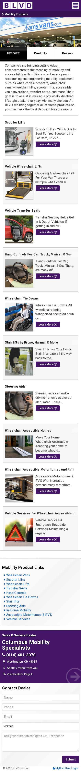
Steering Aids (15, 606)
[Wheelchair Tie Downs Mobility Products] (19, 317)
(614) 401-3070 (20, 655)
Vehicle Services (17, 619)
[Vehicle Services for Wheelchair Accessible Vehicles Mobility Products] (19, 532)
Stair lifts (12, 601)
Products (40, 53)
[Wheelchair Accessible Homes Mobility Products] (19, 446)
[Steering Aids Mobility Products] (19, 405)
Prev (5, 32)
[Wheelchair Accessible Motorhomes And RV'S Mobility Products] (19, 488)
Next (76, 32)
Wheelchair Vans (17, 575)
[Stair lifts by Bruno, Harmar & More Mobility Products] (19, 361)
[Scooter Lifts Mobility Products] (19, 141)
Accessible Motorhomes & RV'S (28, 615)
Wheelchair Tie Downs (21, 597)
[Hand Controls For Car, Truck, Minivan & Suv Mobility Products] (19, 273)
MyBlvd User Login (66, 768)
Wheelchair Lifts (17, 584)
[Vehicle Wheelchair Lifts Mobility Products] (19, 185)
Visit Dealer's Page (19, 674)
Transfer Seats (16, 588)
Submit (70, 759)
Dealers (67, 53)
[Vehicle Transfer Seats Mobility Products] (19, 229)
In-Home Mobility (18, 610)
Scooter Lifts (15, 580)
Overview (13, 53)
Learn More (46, 144)
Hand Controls (15, 593)
